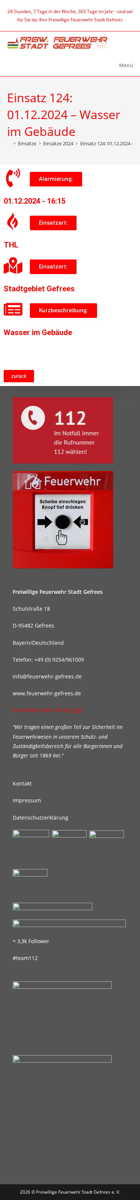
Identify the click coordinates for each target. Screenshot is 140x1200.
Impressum (27, 800)
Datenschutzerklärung (40, 817)
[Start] (9, 143)
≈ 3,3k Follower (31, 941)
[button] (56, 179)
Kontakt (22, 783)
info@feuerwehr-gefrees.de (47, 676)
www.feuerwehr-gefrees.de (47, 693)
